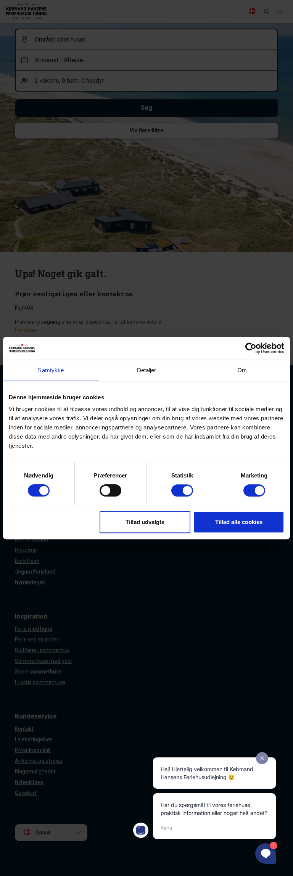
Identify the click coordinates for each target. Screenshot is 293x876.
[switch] (110, 490)
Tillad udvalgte (145, 522)
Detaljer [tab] (146, 370)
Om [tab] (242, 370)
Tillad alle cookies (238, 522)
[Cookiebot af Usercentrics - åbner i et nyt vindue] (250, 348)
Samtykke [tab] (51, 370)
